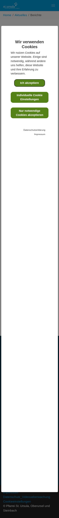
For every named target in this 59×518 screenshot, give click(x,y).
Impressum (39, 134)
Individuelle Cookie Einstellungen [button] (29, 97)
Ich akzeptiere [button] (29, 82)
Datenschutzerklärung (34, 130)
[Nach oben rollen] (51, 510)
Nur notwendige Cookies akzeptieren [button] (29, 113)
